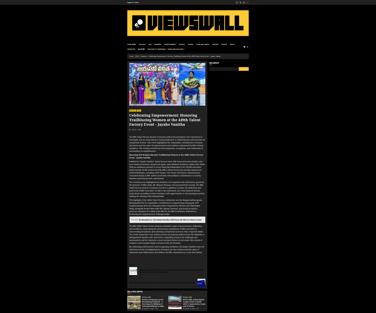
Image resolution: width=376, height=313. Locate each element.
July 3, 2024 (137, 130)
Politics (142, 44)
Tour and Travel (202, 44)
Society (182, 44)
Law (149, 44)
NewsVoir (131, 49)
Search (214, 63)
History (215, 44)
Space (232, 44)
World (190, 44)
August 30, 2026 (149, 309)
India (138, 110)
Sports (224, 44)
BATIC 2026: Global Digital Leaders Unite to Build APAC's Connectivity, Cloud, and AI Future (194, 303)
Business (157, 44)
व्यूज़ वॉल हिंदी (141, 49)
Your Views (131, 44)
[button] (247, 47)
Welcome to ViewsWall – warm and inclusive (165, 49)
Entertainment (170, 44)
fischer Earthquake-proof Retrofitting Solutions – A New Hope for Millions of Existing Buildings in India (153, 303)
